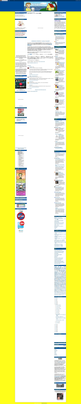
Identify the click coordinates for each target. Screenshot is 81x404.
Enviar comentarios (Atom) (34, 91)
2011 (56, 324)
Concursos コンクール (61, 279)
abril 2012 (57, 312)
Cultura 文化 (58, 288)
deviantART (22, 148)
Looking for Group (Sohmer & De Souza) (59, 262)
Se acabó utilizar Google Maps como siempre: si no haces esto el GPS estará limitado (59, 209)
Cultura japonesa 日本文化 (60, 273)
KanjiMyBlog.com (21, 201)
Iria (51, 43)
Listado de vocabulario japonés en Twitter (60, 36)
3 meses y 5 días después (58, 187)
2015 (56, 300)
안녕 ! (56, 41)
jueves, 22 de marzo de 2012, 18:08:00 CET (33, 83)
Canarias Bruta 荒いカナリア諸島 (58, 246)
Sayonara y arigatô (57, 112)
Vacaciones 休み (58, 267)
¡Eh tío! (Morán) (56, 253)
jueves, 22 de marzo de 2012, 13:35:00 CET (33, 74)
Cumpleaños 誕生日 (63, 284)
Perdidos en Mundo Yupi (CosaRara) (58, 261)
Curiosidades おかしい (57, 286)
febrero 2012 (57, 321)
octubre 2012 (57, 307)
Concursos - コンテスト (57, 290)
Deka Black (30, 81)
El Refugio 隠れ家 (56, 221)
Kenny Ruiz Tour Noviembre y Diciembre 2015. (61, 86)
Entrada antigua (42, 89)
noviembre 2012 (58, 306)
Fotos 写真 (58, 266)
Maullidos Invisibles (58, 127)
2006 (56, 330)
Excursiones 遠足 (56, 285)
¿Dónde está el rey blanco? (58, 203)
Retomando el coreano (58, 42)
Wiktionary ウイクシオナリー (58, 217)
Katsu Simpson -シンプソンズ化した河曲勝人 (34, 13)
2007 (56, 329)
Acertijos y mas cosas (58, 202)
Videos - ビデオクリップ (57, 276)
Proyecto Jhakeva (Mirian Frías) (58, 250)
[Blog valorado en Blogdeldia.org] (21, 231)
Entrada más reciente (37, 89)
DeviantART (55, 350)
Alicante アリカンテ (62, 289)
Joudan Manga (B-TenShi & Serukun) (58, 252)
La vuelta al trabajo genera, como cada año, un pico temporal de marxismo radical (59, 160)
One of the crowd (57, 197)
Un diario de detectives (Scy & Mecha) (59, 251)
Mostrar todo (64, 214)
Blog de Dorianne (57, 69)
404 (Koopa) (55, 256)
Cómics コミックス (56, 293)
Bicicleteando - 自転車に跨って (59, 316)
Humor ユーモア (63, 288)
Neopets (55, 349)
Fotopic (55, 351)
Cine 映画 (55, 278)
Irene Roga (56, 106)
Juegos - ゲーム (62, 285)
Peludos (56, 141)
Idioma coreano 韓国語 (61, 293)
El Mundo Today (57, 158)
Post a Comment (29, 88)
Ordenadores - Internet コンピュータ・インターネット (60, 275)
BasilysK (56, 91)
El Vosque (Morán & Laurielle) (58, 254)
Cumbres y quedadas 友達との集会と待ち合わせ (60, 274)
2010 (56, 325)
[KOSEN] (56, 56)
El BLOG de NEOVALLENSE (59, 180)
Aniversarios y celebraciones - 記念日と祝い (60, 271)
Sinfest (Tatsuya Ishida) (57, 263)
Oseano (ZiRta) (56, 255)
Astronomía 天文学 (62, 281)
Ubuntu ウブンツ (59, 291)
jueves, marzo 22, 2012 (42, 61)
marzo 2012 (57, 313)
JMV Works (55, 227)
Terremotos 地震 (56, 289)
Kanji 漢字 (57, 280)
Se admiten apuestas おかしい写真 (60, 283)
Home (45, 89)
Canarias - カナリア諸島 (62, 268)
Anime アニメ (63, 291)
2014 (56, 301)
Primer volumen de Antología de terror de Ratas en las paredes (61, 174)
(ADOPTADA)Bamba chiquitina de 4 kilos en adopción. (61, 135)
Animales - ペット (57, 272)
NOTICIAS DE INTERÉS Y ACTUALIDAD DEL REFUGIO (59, 147)
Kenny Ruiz (56, 84)
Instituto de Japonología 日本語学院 (58, 220)
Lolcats (55, 228)
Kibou (28, 44)
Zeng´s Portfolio (57, 61)
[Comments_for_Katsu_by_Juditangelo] (21, 195)
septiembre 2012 (58, 308)
